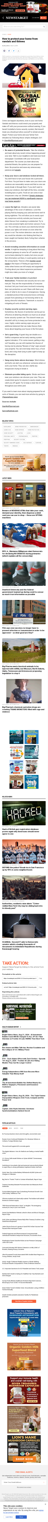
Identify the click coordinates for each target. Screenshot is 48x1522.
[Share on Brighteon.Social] (4, 51)
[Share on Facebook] (9, 51)
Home (4, 34)
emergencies (23, 56)
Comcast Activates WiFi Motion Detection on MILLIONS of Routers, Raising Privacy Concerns (21, 1248)
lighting (17, 57)
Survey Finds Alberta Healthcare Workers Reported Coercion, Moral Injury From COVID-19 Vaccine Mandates (21, 1281)
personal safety (27, 57)
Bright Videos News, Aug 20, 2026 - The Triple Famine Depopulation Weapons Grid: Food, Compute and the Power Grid (23, 1098)
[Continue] (43, 1482)
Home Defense (36, 56)
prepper (41, 57)
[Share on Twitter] (14, 51)
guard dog (30, 56)
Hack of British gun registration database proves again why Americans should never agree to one (20, 831)
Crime (9, 34)
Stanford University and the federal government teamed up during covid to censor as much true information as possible (23, 592)
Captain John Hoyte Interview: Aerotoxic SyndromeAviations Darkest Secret (18, 1110)
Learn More (9, 1517)
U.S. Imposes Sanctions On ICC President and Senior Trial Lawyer (23, 1268)
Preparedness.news (10, 397)
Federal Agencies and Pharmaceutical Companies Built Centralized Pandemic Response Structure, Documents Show (21, 1234)
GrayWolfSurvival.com (13, 140)
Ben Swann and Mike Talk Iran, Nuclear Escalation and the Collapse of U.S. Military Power (23, 1049)
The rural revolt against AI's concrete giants (16, 1146)
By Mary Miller (6, 45)
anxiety (18, 170)
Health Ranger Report (10, 1027)
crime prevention (15, 56)
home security (11, 57)
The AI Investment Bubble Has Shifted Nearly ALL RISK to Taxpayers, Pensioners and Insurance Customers (22, 1085)
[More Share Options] (18, 51)
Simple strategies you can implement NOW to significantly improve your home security (24, 198)
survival (37, 59)
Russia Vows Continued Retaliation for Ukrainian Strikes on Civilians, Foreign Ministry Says (21, 1140)
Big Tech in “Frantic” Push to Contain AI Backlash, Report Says (22, 1179)
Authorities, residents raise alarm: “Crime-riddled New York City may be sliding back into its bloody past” (22, 905)
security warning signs (22, 59)
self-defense (31, 59)
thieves (41, 59)
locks (21, 57)
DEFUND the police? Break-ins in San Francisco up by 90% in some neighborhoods (23, 868)
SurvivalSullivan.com (10, 411)
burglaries (8, 56)
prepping (4, 59)
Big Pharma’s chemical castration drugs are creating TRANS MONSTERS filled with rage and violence (23, 709)
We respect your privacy (24, 1487)
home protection (33, 430)
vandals (4, 60)
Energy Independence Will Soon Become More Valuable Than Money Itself (20, 1073)
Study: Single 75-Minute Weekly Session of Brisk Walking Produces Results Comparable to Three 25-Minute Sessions (21, 1262)
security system (11, 59)
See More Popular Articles (24, 1301)
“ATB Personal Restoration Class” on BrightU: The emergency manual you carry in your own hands (21, 1206)
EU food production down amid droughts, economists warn (21, 1134)
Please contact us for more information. (14, 998)
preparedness (34, 57)
